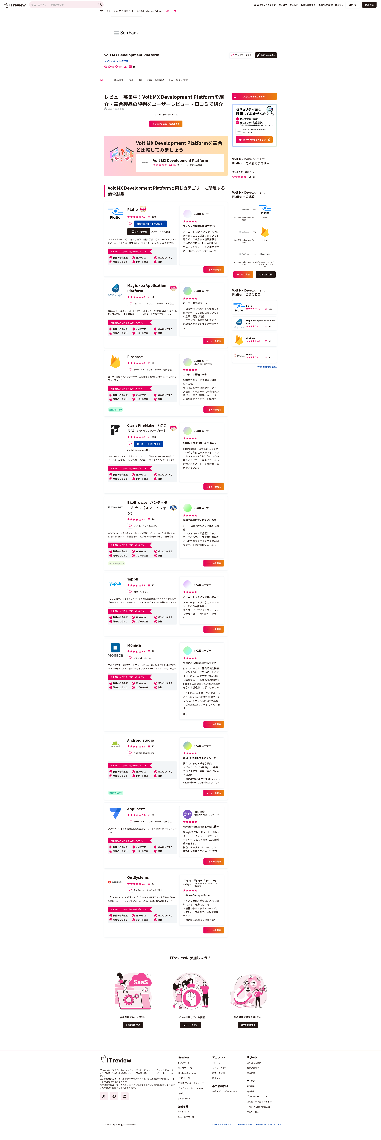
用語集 (181, 1093)
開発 (108, 11)
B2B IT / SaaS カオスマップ (191, 1083)
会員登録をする (133, 1024)
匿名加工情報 (253, 1111)
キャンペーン (184, 1111)
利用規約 (251, 1086)
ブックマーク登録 (243, 55)
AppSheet (136, 808)
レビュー (104, 80)
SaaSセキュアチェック (223, 1124)
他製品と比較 (265, 274)
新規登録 (369, 4)
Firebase (135, 356)
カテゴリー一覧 (185, 1067)
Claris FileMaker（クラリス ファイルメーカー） (147, 428)
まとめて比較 (243, 274)
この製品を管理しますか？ (254, 96)
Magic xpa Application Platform (146, 288)
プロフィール (218, 1062)
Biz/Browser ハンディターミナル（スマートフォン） (147, 508)
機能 (140, 80)
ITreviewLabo (245, 1124)
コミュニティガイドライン (259, 1101)
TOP (101, 11)
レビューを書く (268, 55)
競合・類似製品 (155, 80)
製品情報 (119, 80)
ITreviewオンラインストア (268, 1124)
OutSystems (138, 877)
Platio (132, 209)
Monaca (134, 645)
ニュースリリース (186, 1116)
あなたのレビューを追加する (165, 123)
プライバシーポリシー (257, 1096)
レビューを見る (213, 269)
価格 (130, 80)
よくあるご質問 (254, 1062)
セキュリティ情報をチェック (252, 139)
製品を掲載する (248, 1024)
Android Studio (140, 740)
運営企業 (251, 1072)
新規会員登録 (218, 1072)
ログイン (353, 4)
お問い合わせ (140, 231)
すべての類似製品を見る (267, 366)
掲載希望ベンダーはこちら (224, 1091)
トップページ (184, 1062)
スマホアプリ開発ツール (123, 11)
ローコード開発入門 (146, 443)
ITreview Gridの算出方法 (258, 1106)
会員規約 (251, 1091)
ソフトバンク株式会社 (116, 60)
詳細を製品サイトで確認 (148, 223)
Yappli (132, 579)
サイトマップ (184, 1098)
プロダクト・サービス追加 (190, 1088)
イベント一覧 (184, 1077)
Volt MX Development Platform (149, 11)
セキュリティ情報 (178, 80)
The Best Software (187, 1072)
